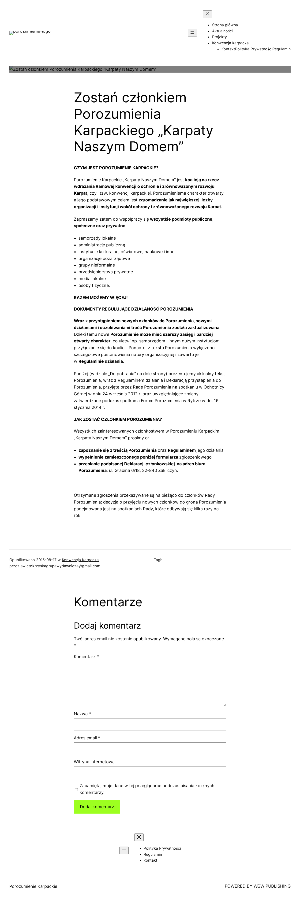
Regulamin (281, 49)
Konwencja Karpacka (80, 559)
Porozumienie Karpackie (33, 886)
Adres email (87, 737)
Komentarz (86, 656)
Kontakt (228, 49)
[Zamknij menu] (207, 14)
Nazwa (82, 713)
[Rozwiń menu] (192, 33)
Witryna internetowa (94, 761)
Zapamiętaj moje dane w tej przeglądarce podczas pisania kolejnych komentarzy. (147, 789)
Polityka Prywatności (253, 49)
